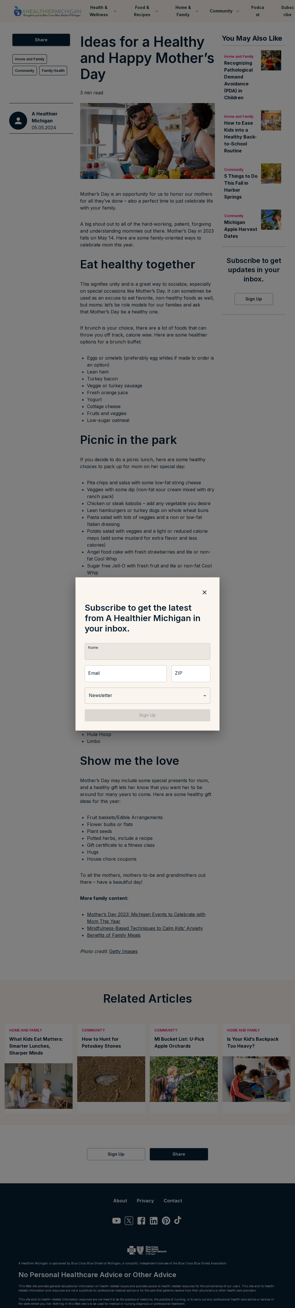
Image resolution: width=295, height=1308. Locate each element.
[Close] (204, 592)
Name (93, 647)
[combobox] (147, 695)
